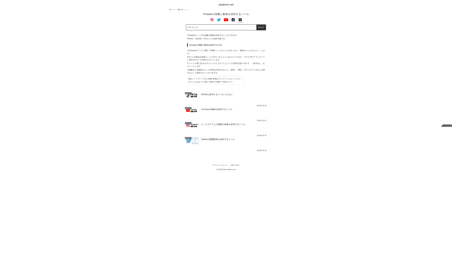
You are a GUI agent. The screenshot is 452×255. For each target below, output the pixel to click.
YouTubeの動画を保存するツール (216, 109)
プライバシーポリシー (220, 165)
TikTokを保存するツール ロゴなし (217, 94)
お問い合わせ (234, 165)
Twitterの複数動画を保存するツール (218, 139)
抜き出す (261, 27)
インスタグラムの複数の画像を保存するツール (223, 124)
